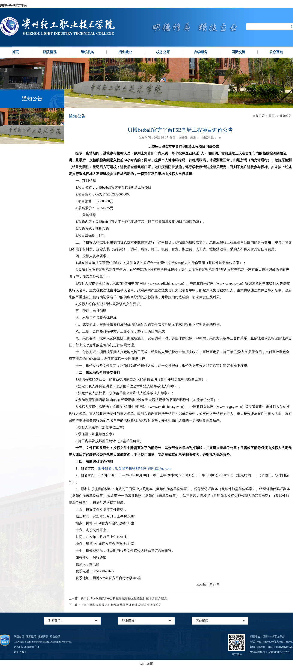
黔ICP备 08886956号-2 (26, 646)
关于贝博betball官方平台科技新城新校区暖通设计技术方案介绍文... (125, 598)
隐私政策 (31, 636)
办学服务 (201, 52)
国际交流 (238, 52)
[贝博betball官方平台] (68, 34)
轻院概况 (50, 52)
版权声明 (43, 636)
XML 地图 (146, 663)
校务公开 (163, 52)
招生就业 (125, 52)
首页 (15, 52)
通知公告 (286, 116)
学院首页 (19, 636)
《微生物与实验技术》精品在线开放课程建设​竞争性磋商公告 (121, 605)
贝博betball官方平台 (13, 5)
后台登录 (55, 636)
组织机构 (87, 52)
